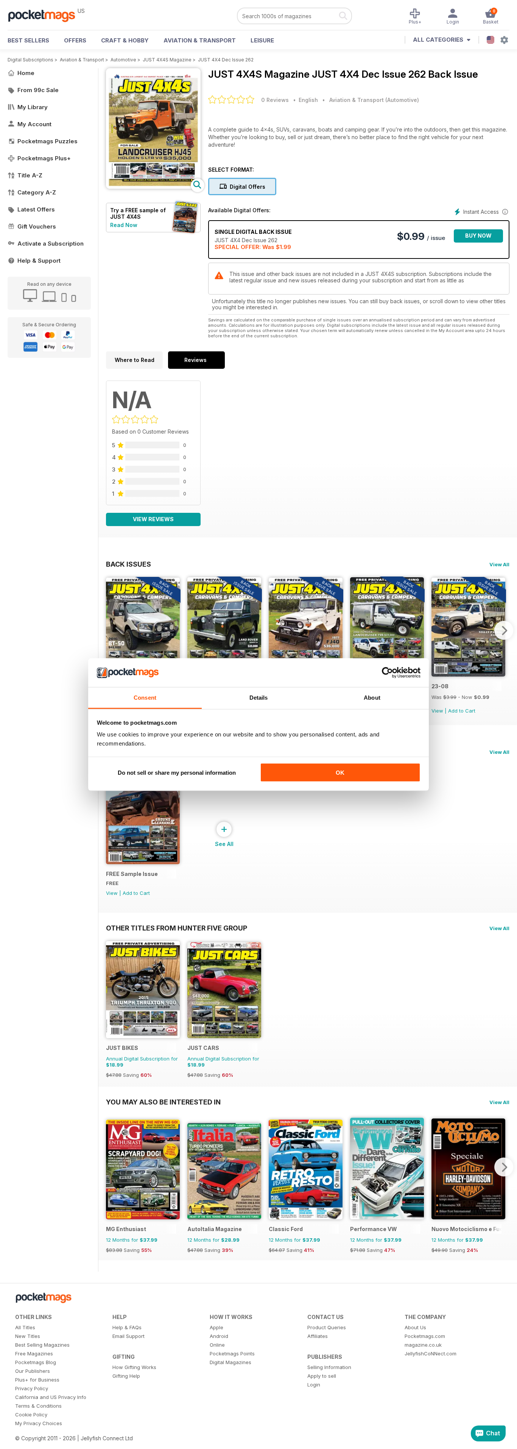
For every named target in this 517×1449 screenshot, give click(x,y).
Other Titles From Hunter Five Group (176, 928)
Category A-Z (36, 192)
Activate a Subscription (50, 243)
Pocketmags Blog (35, 1362)
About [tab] (372, 697)
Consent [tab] (145, 697)
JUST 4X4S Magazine (167, 60)
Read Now (123, 225)
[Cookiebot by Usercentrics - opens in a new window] (387, 672)
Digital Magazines (230, 1362)
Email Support (128, 1336)
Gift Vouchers (36, 226)
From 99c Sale (38, 90)
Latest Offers (36, 209)
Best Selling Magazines (42, 1345)
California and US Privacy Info (50, 1397)
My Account (34, 124)
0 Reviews (275, 100)
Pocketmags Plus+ (44, 158)
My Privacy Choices (38, 1423)
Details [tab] (258, 697)
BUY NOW (478, 235)
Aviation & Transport (200, 40)
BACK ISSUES (128, 564)
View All (499, 564)
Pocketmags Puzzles (47, 141)
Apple (216, 1327)
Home (25, 73)
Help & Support (39, 260)
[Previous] (111, 630)
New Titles (27, 1336)
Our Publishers (32, 1371)
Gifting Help (126, 1376)
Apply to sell (321, 1376)
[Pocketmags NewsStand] (45, 15)
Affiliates (317, 1336)
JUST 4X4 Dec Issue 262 (226, 60)
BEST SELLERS (28, 40)
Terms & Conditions (38, 1406)
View (437, 711)
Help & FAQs (127, 1327)
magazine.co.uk (423, 1345)
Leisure (262, 40)
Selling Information (329, 1367)
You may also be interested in (163, 1102)
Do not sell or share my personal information (177, 772)
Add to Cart (461, 711)
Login (313, 1385)
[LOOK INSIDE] (153, 186)
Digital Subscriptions (30, 60)
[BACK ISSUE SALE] (468, 674)
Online (217, 1345)
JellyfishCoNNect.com (430, 1353)
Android (219, 1336)
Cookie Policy (31, 1414)
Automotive (123, 60)
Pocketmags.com (425, 1336)
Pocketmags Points (232, 1353)
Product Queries (326, 1327)
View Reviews (153, 519)
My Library (32, 107)
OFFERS (75, 40)
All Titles (25, 1327)
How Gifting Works (134, 1367)
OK (340, 772)
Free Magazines (34, 1353)
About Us (415, 1327)
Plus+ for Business (37, 1380)
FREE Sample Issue (132, 874)
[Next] (503, 630)
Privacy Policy (31, 1388)
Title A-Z (29, 175)
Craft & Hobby (125, 40)
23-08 (439, 686)
